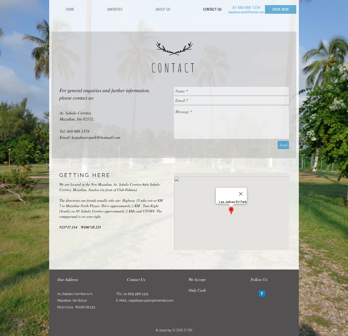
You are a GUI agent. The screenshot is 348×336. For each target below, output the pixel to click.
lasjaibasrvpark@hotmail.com (246, 12)
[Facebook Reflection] (262, 294)
